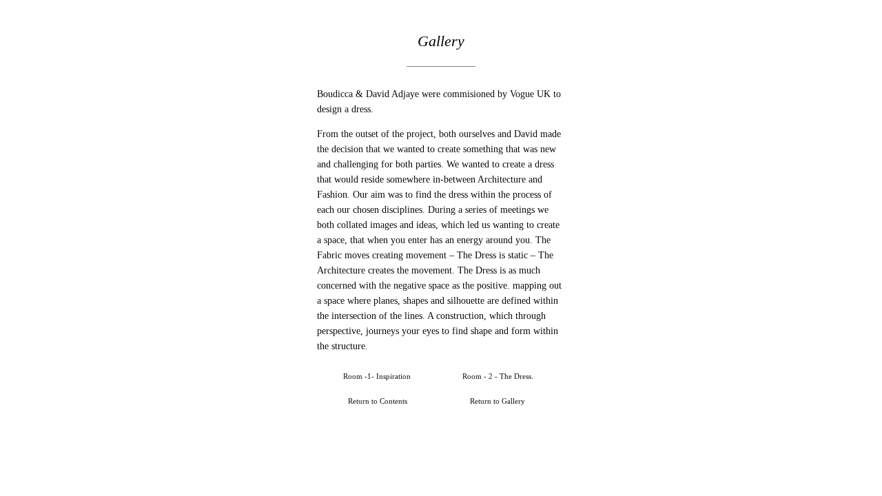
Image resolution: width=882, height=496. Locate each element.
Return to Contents (377, 401)
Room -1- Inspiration (377, 376)
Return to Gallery (497, 401)
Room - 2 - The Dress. (497, 376)
